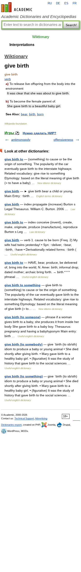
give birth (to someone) (22, 317)
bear (24, 114)
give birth (11, 191)
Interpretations (21, 45)
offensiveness (63, 139)
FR (74, 3)
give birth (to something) (23, 376)
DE (58, 3)
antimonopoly (20, 139)
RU (50, 3)
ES (66, 3)
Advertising (41, 418)
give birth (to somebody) (23, 344)
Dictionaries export (11, 424)
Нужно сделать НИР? (39, 133)
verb (7, 79)
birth (32, 114)
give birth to (13, 159)
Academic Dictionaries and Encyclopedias (38, 16)
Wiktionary (40, 37)
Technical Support (24, 418)
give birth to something (22, 285)
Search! (71, 25)
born (40, 114)
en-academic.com (17, 7)
